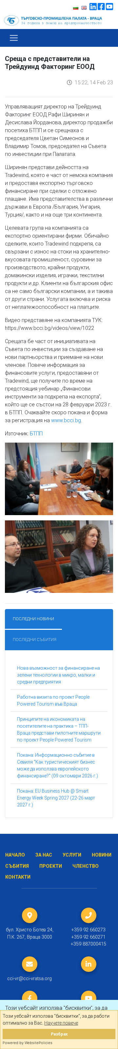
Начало (15, 855)
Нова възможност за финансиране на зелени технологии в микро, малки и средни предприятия (58, 675)
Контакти (17, 877)
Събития (17, 866)
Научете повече (61, 1023)
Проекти (50, 866)
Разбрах (59, 1034)
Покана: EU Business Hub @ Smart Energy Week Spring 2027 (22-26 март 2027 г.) (56, 798)
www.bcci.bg (66, 420)
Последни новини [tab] (33, 619)
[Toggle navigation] (14, 38)
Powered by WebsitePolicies (27, 1042)
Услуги (72, 855)
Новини (101, 855)
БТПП (36, 433)
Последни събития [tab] (34, 639)
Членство (85, 866)
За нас (43, 855)
